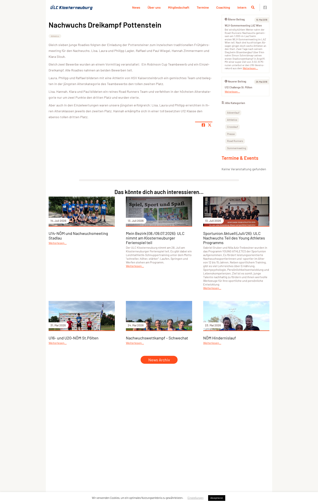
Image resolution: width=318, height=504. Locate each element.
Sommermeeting (236, 148)
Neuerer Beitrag (237, 81)
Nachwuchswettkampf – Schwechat (157, 337)
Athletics (55, 36)
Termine (203, 7)
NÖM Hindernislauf (219, 337)
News (136, 7)
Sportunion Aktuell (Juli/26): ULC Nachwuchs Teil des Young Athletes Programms (234, 238)
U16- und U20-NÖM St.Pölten (73, 337)
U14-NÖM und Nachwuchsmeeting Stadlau (78, 235)
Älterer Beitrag (236, 19)
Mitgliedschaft (178, 7)
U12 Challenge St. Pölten (238, 87)
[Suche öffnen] (253, 7)
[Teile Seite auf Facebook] (203, 125)
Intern (241, 7)
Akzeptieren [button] (216, 497)
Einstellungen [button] (196, 497)
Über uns (154, 7)
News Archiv (159, 359)
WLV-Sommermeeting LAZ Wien (243, 25)
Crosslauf (232, 126)
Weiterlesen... (250, 68)
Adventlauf (233, 112)
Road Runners (235, 140)
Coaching (223, 7)
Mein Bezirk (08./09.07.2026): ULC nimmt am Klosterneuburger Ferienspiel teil (155, 238)
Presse (231, 133)
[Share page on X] (209, 125)
